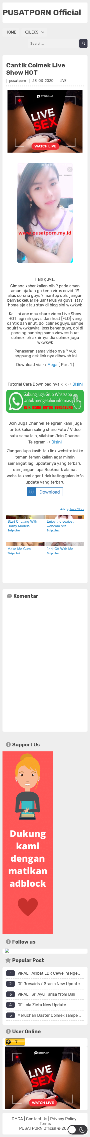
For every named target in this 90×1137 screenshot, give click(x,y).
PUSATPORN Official (37, 1128)
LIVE (63, 81)
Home (11, 32)
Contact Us (36, 1118)
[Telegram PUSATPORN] (7, 951)
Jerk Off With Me (60, 549)
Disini (77, 384)
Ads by (72, 509)
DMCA (17, 1118)
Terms (45, 1123)
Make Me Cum (19, 549)
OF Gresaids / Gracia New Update (49, 983)
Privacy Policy (63, 1118)
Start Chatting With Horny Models (23, 523)
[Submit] (83, 43)
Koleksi (32, 32)
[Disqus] (45, 664)
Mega (53, 364)
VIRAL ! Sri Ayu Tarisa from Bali (46, 994)
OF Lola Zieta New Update (42, 1004)
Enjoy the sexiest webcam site (60, 523)
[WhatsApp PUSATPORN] (45, 401)
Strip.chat (14, 530)
